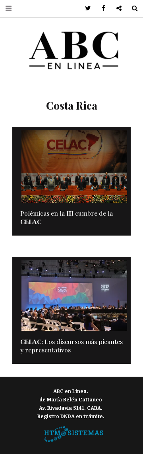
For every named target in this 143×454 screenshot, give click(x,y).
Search (132, 8)
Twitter (85, 8)
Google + (116, 8)
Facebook (101, 8)
